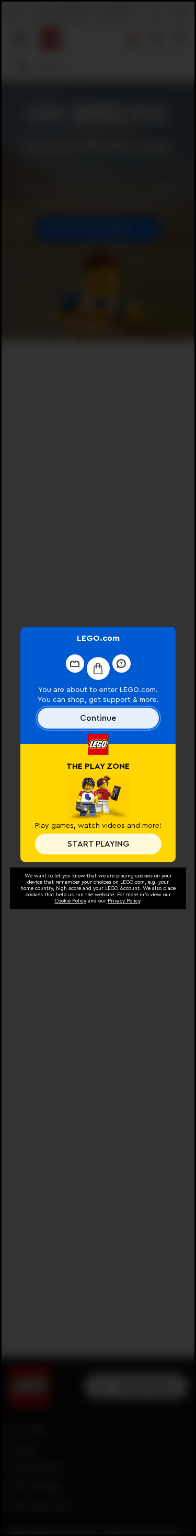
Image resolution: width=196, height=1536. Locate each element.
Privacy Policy (124, 901)
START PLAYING (98, 844)
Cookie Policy (70, 901)
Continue (98, 718)
